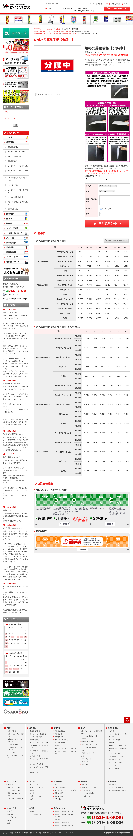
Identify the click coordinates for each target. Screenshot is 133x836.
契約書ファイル (13, 262)
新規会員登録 (115, 4)
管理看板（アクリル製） (89, 787)
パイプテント (11, 811)
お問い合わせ (79, 8)
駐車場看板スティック (116, 756)
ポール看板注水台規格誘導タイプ (119, 750)
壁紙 (31, 799)
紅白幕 (9, 223)
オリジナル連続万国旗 (88, 747)
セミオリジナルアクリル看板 (18, 166)
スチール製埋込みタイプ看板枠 (18, 203)
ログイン (127, 4)
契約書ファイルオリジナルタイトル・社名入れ (65, 815)
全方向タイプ (59, 737)
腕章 (8, 823)
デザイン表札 (85, 790)
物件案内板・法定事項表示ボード (18, 172)
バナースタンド (86, 759)
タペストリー (85, 762)
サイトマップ (70, 833)
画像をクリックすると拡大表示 (49, 94)
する (111, 208)
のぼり (9, 137)
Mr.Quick (10, 814)
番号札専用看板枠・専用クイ (118, 790)
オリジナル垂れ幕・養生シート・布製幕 (92, 737)
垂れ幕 (9, 219)
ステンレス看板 (13, 185)
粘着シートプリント (36, 787)
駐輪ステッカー (35, 790)
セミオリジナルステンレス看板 (18, 191)
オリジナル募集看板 (15, 156)
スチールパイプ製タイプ (15, 798)
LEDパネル (58, 799)
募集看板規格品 (66, 31)
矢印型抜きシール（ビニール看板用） (65, 753)
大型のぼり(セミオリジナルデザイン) (15, 740)
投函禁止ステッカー (36, 796)
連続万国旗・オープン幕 (89, 744)
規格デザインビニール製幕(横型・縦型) (92, 732)
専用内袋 (57, 819)
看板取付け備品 (13, 209)
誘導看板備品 (59, 734)
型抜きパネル (59, 796)
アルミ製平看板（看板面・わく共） (18, 179)
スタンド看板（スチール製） (118, 734)
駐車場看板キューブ (115, 759)
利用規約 (46, 833)
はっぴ (9, 820)
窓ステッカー (34, 784)
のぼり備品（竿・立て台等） (15, 756)
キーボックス (85, 796)
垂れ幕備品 (85, 764)
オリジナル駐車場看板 (116, 787)
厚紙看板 (57, 745)
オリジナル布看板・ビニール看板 (65, 748)
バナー (83, 756)
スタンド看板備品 (114, 753)
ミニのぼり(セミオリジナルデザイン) (15, 748)
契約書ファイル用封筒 (62, 822)
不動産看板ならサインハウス (43, 29)
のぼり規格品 (11, 731)
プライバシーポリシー (57, 833)
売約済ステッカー (35, 793)
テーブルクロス (12, 817)
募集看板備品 (12, 161)
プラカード (112, 765)
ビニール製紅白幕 (35, 814)
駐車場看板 (11, 252)
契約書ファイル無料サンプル (64, 825)
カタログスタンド (14, 233)
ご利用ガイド (49, 8)
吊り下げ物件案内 (60, 787)
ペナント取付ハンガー (88, 753)
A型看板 (111, 731)
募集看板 (57, 29)
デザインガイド (63, 8)
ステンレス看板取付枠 (15, 197)
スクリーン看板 (114, 768)
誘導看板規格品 (60, 731)
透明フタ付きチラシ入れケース (16, 794)
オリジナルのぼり (13, 752)
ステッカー (11, 238)
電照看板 (112, 742)
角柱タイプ (11, 784)
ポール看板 (112, 737)
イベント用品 (12, 257)
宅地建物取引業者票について (13, 434)
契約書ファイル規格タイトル (64, 811)
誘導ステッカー (60, 742)
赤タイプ (76, 33)
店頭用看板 (11, 243)
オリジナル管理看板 (87, 793)
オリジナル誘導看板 (61, 740)
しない (104, 208)
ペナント (84, 750)
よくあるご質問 (8, 833)
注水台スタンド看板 (115, 762)
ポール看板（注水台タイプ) (118, 745)
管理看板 (10, 247)
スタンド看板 (12, 228)
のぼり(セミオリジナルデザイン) (15, 735)
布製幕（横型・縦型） (88, 741)
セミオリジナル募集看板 (16, 152)
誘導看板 (10, 214)
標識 (56, 784)
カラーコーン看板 (114, 740)
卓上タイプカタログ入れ (15, 787)
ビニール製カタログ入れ (15, 790)
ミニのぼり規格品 (13, 744)
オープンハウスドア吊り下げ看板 (65, 790)
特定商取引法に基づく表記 (32, 833)
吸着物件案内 (59, 793)
